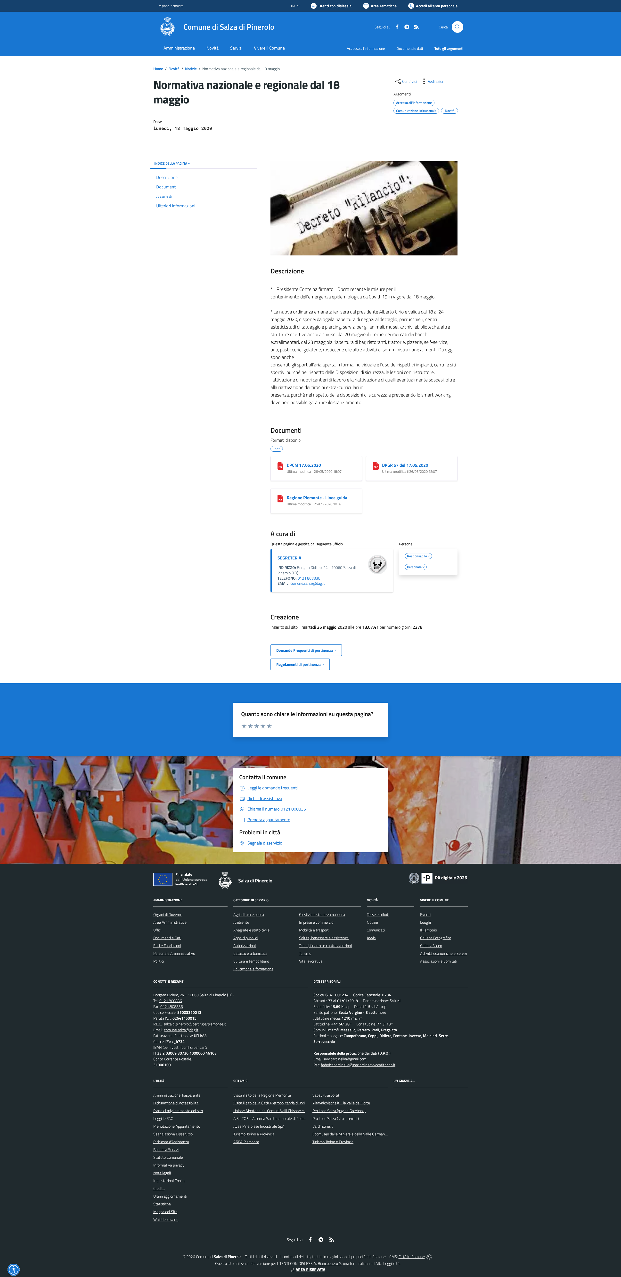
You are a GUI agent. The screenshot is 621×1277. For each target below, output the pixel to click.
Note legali (162, 1173)
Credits (158, 1188)
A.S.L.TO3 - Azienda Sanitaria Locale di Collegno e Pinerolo (280, 1118)
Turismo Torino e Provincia (253, 1134)
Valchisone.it (322, 1126)
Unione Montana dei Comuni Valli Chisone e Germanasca (279, 1111)
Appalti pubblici (245, 938)
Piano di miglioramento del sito (178, 1111)
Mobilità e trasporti (314, 930)
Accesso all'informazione (366, 48)
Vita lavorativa (310, 961)
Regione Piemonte (170, 5)
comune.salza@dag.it (307, 583)
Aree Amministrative (170, 922)
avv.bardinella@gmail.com (345, 1059)
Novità (174, 69)
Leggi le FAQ (163, 1118)
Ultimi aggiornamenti (170, 1196)
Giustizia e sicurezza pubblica (322, 914)
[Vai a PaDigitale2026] (438, 877)
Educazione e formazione (253, 969)
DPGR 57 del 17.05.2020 (405, 465)
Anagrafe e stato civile (251, 930)
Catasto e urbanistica (250, 953)
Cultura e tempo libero (251, 961)
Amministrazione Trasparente (176, 1095)
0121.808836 (309, 578)
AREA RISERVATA (310, 1269)
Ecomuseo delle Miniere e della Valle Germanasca (352, 1134)
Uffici (157, 930)
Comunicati (376, 930)
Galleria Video (431, 945)
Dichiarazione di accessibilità (175, 1103)
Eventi (425, 914)
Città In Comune (412, 1257)
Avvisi (371, 938)
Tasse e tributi (378, 914)
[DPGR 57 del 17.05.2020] (376, 466)
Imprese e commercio (316, 922)
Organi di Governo (167, 914)
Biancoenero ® (329, 1263)
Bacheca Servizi (166, 1149)
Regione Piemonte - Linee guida (317, 497)
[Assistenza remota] (429, 1257)
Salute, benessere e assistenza (324, 938)
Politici (158, 961)
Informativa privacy (168, 1165)
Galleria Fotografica (435, 938)
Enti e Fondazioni (167, 945)
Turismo (305, 953)
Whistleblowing (165, 1219)
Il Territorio (428, 930)
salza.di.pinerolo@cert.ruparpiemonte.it (194, 1024)
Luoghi (425, 922)
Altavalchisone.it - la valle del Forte (341, 1103)
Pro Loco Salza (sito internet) (335, 1118)
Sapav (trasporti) (325, 1095)
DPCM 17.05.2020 (304, 465)
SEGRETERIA (289, 558)
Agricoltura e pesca (248, 914)
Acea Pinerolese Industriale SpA (259, 1126)
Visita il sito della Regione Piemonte (262, 1095)
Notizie (191, 69)
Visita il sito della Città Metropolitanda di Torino (271, 1103)
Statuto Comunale (168, 1157)
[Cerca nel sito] (457, 27)
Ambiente (241, 922)
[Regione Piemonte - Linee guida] (280, 498)
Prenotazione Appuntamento (176, 1126)
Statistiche (162, 1204)
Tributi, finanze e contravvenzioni (325, 945)
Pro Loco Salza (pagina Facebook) (339, 1111)
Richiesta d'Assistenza (171, 1142)
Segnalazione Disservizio (173, 1134)
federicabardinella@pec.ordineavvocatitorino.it (358, 1065)
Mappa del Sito (165, 1212)
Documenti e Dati (167, 938)
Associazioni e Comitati (438, 961)
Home (158, 69)
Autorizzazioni (244, 945)
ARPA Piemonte (246, 1142)
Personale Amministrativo (174, 953)
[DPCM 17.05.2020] (280, 466)
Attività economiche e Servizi (443, 953)
